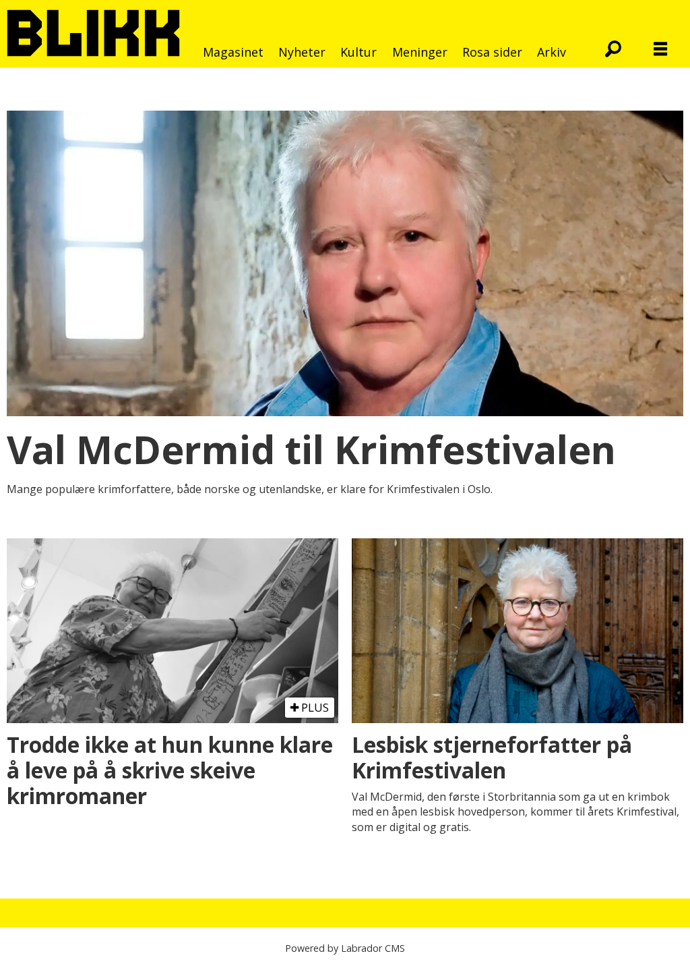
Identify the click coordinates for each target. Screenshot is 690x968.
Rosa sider (492, 52)
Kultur (358, 52)
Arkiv (551, 52)
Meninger (419, 52)
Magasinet (233, 52)
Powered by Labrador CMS (345, 948)
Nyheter (301, 52)
